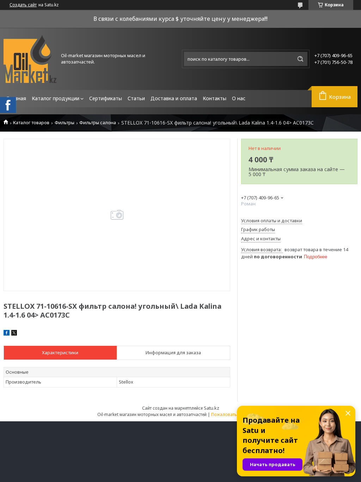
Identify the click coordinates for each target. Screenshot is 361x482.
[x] (14, 334)
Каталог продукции (55, 98)
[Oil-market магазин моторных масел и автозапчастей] (30, 59)
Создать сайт (23, 4)
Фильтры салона (97, 123)
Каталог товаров (31, 123)
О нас (238, 98)
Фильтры (64, 123)
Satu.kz (211, 408)
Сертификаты (105, 98)
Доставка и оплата (174, 98)
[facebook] (7, 334)
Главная (16, 98)
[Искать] (300, 59)
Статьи (136, 98)
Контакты (214, 98)
